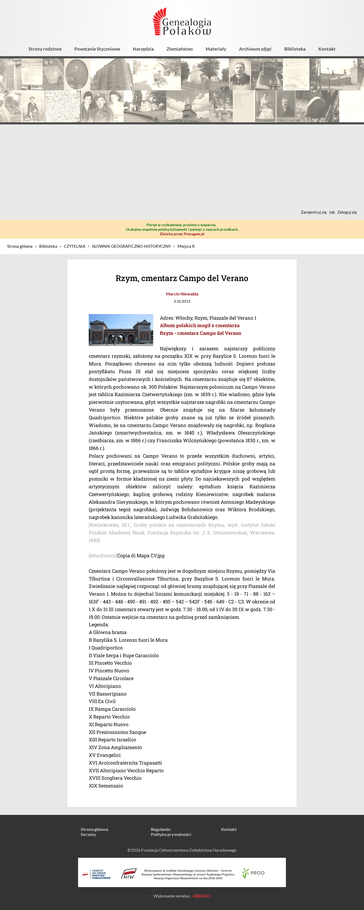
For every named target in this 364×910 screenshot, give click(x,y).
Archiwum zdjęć (255, 49)
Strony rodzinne (45, 49)
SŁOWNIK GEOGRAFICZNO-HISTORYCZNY (131, 246)
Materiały (216, 49)
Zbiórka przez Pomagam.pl (182, 233)
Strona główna (20, 246)
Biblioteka (295, 49)
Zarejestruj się (314, 212)
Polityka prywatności (171, 834)
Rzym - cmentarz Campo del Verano (200, 333)
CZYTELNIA (74, 246)
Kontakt (326, 49)
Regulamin (161, 829)
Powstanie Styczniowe (97, 49)
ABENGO (202, 895)
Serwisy (88, 834)
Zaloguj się (347, 212)
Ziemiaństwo (180, 49)
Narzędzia (143, 49)
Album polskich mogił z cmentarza (200, 325)
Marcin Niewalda (182, 293)
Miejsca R (186, 246)
